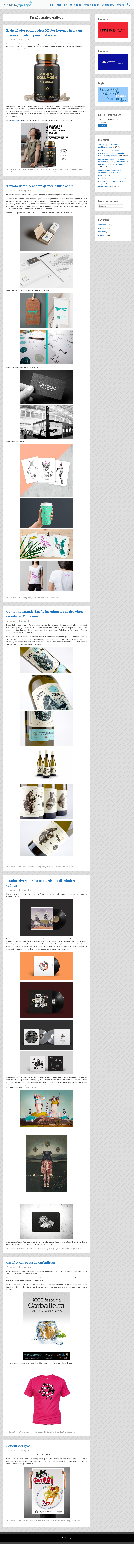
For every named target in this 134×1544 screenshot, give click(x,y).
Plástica (78, 1249)
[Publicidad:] (113, 37)
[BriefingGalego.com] (18, 4)
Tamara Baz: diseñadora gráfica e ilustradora (40, 186)
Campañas (12, 867)
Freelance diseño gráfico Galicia (47, 172)
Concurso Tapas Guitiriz (46, 1521)
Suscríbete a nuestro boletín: (109, 119)
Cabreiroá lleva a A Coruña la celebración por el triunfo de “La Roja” (110, 172)
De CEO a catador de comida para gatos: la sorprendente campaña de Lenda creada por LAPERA (112, 153)
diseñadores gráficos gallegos (48, 1249)
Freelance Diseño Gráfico (27, 172)
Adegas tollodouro (28, 867)
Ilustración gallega (43, 598)
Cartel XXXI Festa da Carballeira (30, 1263)
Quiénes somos (62, 4)
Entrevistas (102, 228)
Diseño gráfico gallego (62, 169)
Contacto (120, 4)
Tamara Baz (54, 598)
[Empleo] (113, 94)
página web (15, 120)
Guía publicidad (75, 4)
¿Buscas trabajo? (108, 4)
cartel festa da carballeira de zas (32, 1432)
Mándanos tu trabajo (91, 4)
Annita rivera (33, 1249)
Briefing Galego (26, 40)
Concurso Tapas (18, 1446)
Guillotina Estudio (67, 867)
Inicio (52, 4)
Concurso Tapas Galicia (29, 1521)
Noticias (101, 235)
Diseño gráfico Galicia (46, 169)
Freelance (12, 169)
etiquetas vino (56, 867)
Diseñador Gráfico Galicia (29, 169)
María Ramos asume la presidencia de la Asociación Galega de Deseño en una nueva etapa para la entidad (113, 161)
